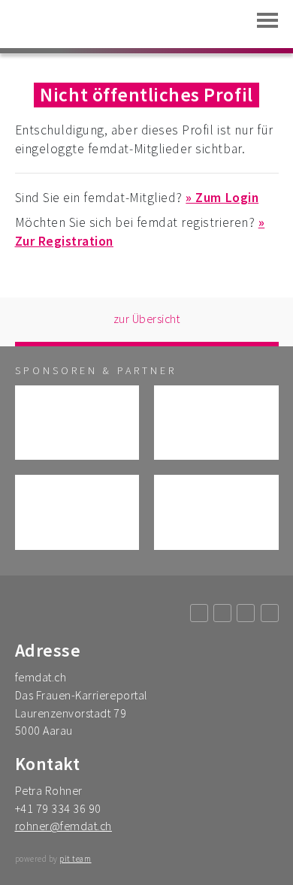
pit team (75, 858)
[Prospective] (216, 512)
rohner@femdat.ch (63, 825)
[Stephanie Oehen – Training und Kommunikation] (77, 512)
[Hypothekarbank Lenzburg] (77, 422)
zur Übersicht (146, 318)
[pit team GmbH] (216, 422)
